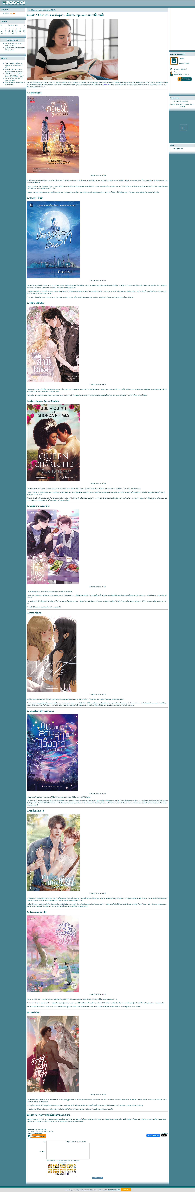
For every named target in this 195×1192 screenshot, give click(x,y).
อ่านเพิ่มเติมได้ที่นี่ (114, 1190)
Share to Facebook (153, 1135)
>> (24, 25)
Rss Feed (177, 72)
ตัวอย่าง (7, 13)
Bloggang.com (178, 148)
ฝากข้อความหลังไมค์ (180, 69)
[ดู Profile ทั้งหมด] (184, 63)
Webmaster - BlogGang (181, 101)
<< (1, 25)
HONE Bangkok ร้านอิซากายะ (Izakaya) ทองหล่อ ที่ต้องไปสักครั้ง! (13, 65)
